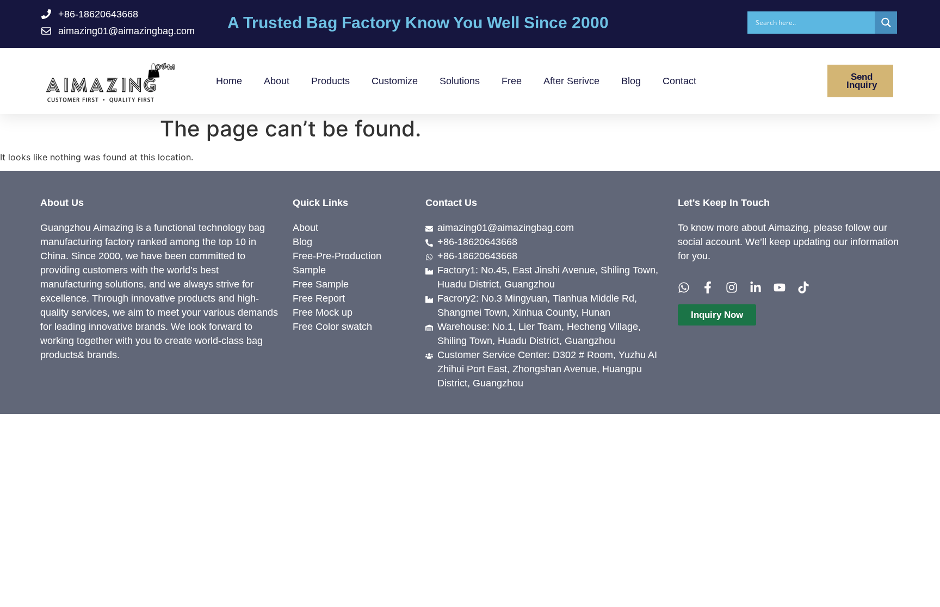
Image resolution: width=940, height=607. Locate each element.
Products (330, 81)
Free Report (319, 298)
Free (512, 81)
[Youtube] (780, 287)
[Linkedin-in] (756, 287)
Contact (679, 81)
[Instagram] (732, 287)
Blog (631, 81)
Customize (395, 81)
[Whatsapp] (684, 287)
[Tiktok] (803, 287)
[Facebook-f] (708, 287)
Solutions (460, 81)
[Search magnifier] (886, 22)
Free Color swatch (332, 326)
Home (229, 81)
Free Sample (321, 284)
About (276, 81)
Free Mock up (322, 312)
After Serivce (571, 81)
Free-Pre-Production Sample (337, 263)
